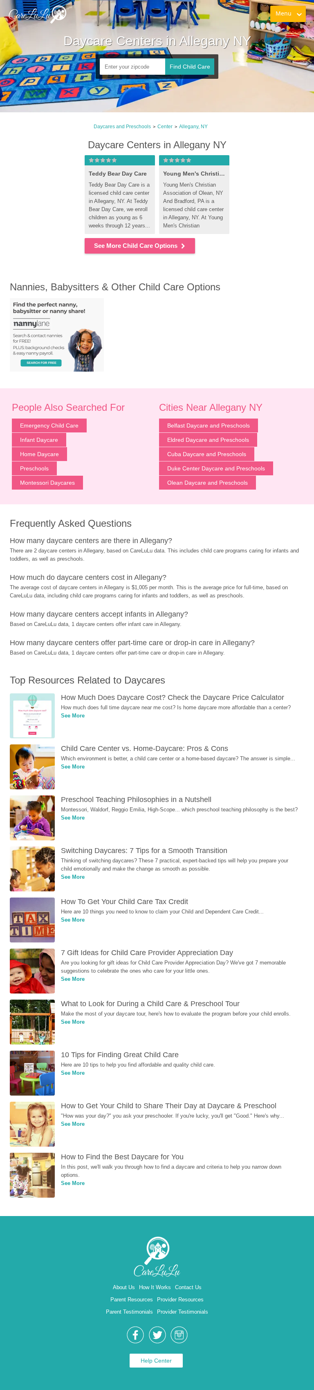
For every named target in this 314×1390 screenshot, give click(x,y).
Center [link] (165, 126)
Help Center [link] (156, 1360)
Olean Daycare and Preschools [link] (207, 482)
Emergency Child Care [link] (49, 425)
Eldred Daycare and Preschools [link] (208, 440)
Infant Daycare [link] (39, 440)
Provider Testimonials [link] (182, 1312)
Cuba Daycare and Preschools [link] (206, 454)
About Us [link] (124, 1287)
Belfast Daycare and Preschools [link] (208, 425)
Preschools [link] (34, 468)
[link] (37, 14)
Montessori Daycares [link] (47, 482)
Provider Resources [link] (180, 1299)
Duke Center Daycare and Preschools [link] (216, 468)
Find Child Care (190, 66)
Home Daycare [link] (39, 454)
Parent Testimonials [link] (129, 1312)
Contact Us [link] (188, 1287)
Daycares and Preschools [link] (122, 126)
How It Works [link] (155, 1287)
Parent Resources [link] (131, 1299)
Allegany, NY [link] (193, 126)
